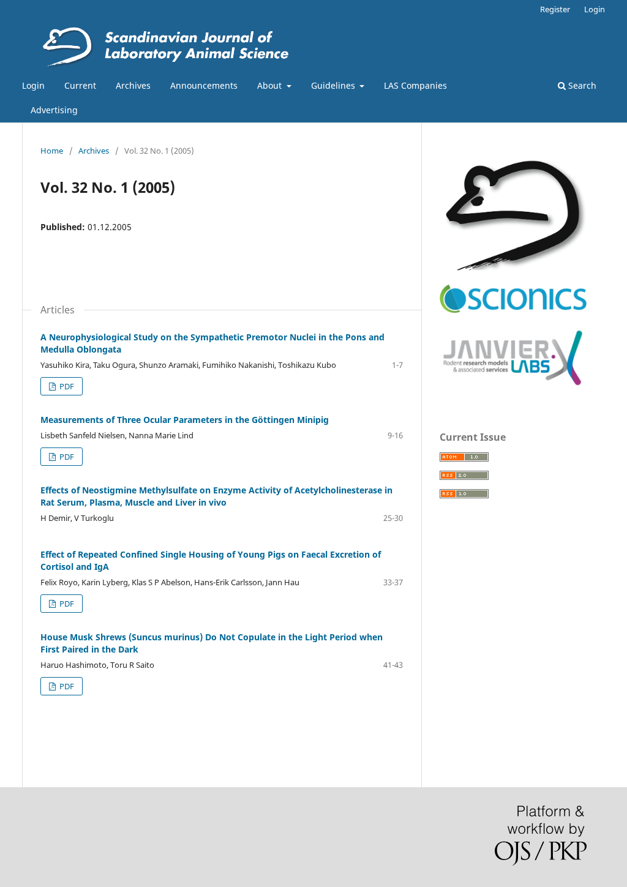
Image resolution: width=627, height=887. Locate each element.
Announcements (204, 85)
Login (33, 85)
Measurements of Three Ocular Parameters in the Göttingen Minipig (184, 419)
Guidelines (334, 85)
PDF (66, 386)
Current (80, 85)
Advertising (54, 110)
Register (555, 9)
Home (51, 150)
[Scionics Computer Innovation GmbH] (513, 310)
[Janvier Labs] (513, 386)
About (270, 85)
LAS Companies (415, 85)
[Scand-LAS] (513, 267)
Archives (133, 85)
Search (581, 85)
